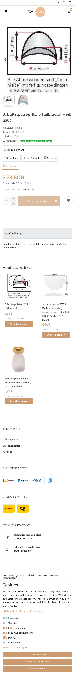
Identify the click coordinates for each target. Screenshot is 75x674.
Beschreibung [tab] (13, 233)
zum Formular (22, 550)
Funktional (14, 642)
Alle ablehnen (37, 668)
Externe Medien (17, 628)
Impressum (38, 610)
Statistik (12, 623)
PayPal (12, 637)
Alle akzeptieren (37, 654)
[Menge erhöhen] (13, 198)
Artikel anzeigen (19, 324)
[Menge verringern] (13, 203)
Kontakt (7, 452)
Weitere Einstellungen (15, 647)
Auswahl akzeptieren (37, 661)
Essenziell (13, 618)
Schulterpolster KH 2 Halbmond (16, 306)
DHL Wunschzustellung (21, 632)
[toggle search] (64, 2)
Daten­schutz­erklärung (16, 610)
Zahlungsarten (11, 439)
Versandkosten (27, 189)
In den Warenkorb (38, 201)
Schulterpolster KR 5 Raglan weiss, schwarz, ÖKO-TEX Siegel (18, 382)
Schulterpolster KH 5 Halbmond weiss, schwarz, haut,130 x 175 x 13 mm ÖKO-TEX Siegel (55, 312)
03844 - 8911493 (23, 538)
